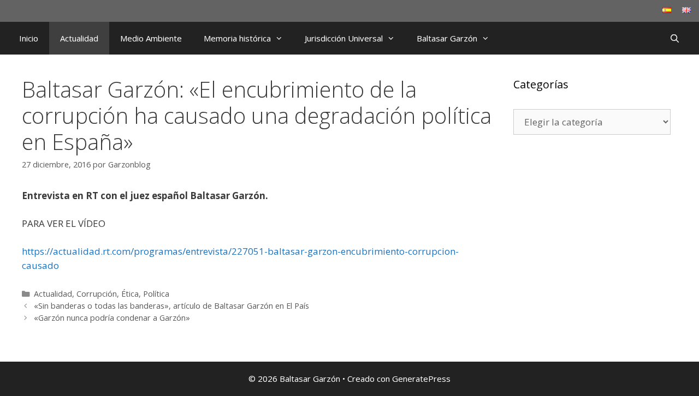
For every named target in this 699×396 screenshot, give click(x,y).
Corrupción (96, 294)
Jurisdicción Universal (344, 38)
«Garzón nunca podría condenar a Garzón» (112, 318)
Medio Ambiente (151, 38)
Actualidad (79, 38)
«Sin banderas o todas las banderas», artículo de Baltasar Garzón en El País (171, 306)
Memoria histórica (237, 38)
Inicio (28, 38)
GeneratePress (421, 378)
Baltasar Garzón (447, 38)
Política (156, 294)
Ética (130, 294)
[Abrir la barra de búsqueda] (675, 38)
